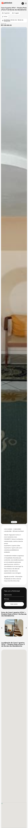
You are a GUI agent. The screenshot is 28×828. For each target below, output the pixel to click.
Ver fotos (14, 522)
